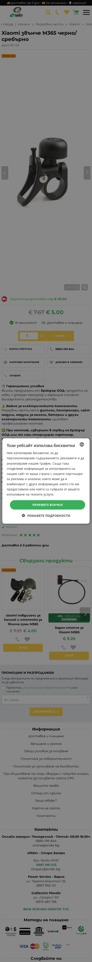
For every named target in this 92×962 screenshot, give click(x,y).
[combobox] (82, 444)
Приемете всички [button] (47, 505)
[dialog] (46, 481)
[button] (46, 515)
